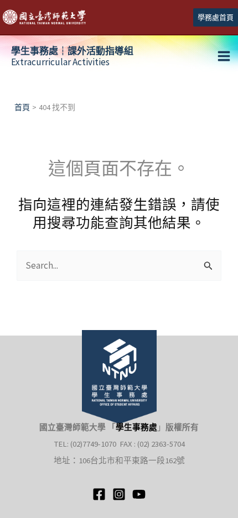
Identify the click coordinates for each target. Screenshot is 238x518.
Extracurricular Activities (72, 56)
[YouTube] (139, 494)
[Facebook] (99, 494)
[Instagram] (119, 494)
